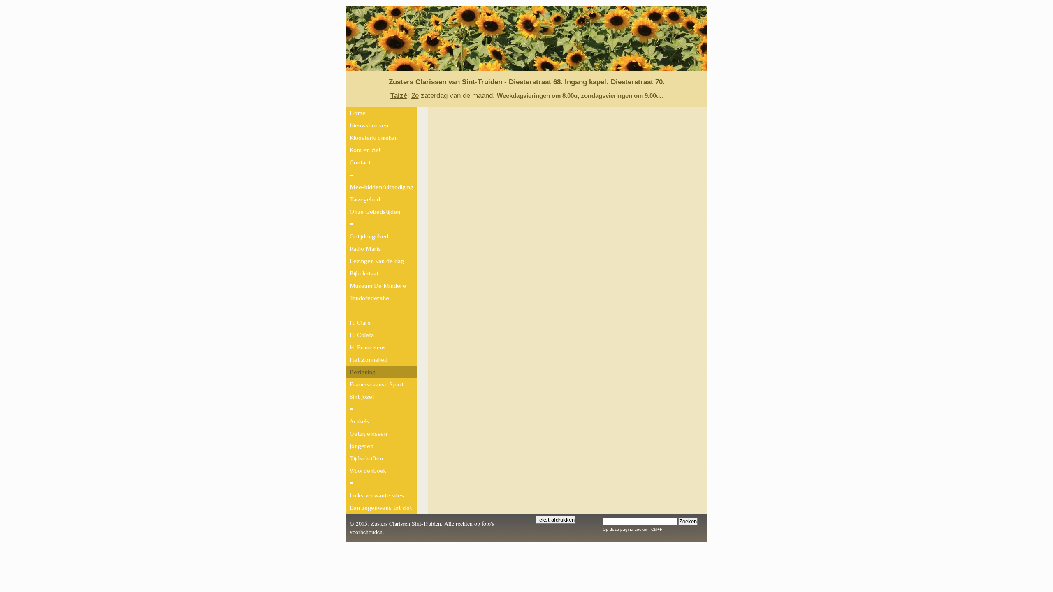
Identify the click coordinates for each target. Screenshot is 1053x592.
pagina (640, 529)
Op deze (611, 529)
